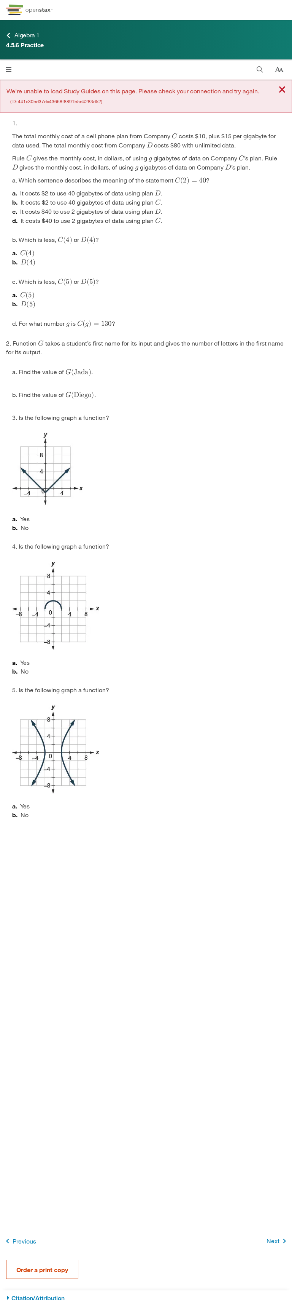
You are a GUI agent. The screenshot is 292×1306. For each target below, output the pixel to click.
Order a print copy (42, 1269)
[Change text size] (279, 69)
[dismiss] (282, 90)
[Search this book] (259, 69)
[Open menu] (8, 69)
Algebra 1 (27, 34)
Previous (24, 1241)
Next (273, 1240)
